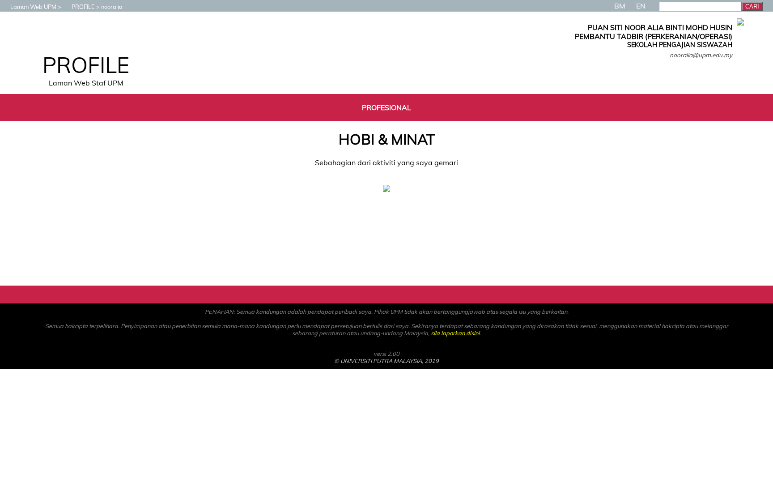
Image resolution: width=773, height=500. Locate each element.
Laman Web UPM (33, 6)
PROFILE (83, 6)
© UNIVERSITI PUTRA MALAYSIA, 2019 (386, 360)
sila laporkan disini (455, 333)
